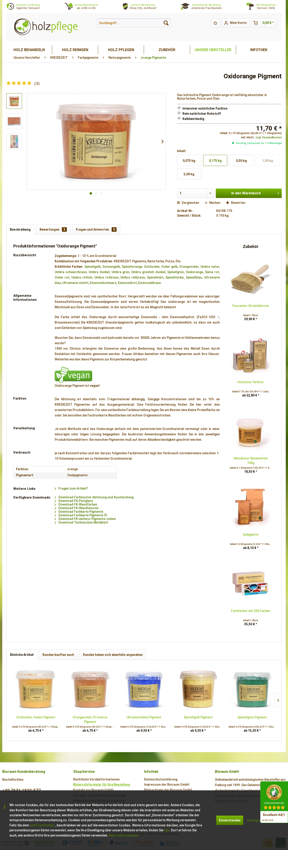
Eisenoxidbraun (149, 283)
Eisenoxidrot (127, 283)
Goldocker (152, 266)
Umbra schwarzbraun (71, 272)
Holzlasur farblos (250, 382)
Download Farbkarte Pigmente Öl (82, 515)
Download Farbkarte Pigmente (80, 511)
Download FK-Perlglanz (75, 501)
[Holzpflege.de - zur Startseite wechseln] (45, 26)
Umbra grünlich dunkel (148, 272)
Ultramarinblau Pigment (143, 717)
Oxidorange (194, 272)
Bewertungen (52, 229)
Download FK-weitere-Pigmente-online (87, 519)
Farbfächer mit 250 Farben (250, 611)
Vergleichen (190, 203)
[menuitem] (269, 6)
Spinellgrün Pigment (252, 717)
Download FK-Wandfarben (77, 504)
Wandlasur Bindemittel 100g (251, 460)
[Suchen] (166, 22)
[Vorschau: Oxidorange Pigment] (14, 101)
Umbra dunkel (99, 272)
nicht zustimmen (42, 825)
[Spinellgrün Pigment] (252, 689)
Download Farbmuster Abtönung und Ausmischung (95, 497)
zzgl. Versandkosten (268, 137)
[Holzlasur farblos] (250, 354)
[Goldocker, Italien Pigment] (35, 689)
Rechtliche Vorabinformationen (96, 779)
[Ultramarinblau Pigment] (144, 689)
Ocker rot (62, 277)
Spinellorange (132, 266)
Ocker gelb (169, 266)
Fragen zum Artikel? (73, 488)
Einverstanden (230, 820)
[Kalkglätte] (250, 506)
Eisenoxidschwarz (103, 283)
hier (166, 830)
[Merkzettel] (215, 22)
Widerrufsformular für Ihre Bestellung (101, 784)
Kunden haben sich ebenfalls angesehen (113, 655)
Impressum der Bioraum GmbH (166, 784)
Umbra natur (209, 266)
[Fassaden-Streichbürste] (250, 277)
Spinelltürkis (174, 277)
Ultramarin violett (75, 283)
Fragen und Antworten (95, 229)
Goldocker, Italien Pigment (35, 717)
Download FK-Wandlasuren (78, 508)
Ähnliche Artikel (22, 655)
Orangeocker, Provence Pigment (90, 719)
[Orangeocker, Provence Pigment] (89, 689)
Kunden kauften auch (58, 655)
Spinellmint (155, 277)
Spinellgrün (175, 272)
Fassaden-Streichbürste (250, 306)
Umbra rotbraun (106, 277)
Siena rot (212, 272)
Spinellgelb (92, 266)
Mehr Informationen (124, 835)
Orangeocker (188, 266)
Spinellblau (194, 277)
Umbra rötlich (81, 277)
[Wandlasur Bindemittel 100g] (250, 430)
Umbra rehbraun (132, 277)
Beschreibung (20, 229)
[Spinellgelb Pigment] (198, 689)
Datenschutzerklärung (160, 779)
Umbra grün (120, 272)
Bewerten (237, 203)
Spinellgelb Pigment (198, 717)
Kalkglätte (250, 534)
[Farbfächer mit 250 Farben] (250, 582)
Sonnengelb (111, 266)
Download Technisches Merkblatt (83, 522)
